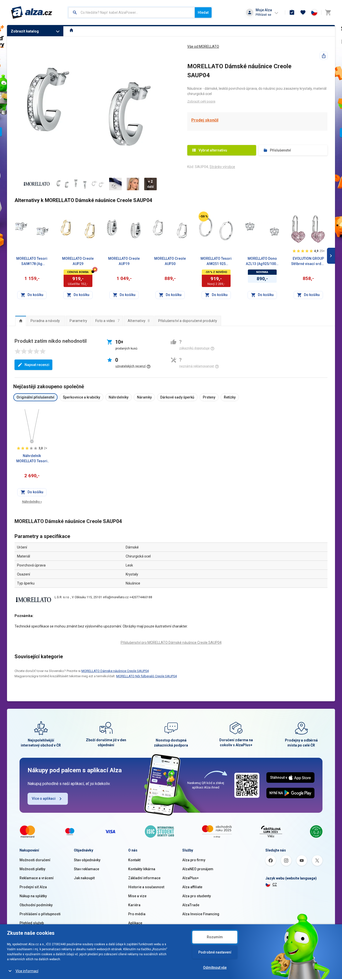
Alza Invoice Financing (200, 914)
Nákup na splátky (33, 896)
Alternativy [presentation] (139, 321)
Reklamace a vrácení (37, 878)
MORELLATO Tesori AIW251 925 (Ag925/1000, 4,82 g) (216, 261)
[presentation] (20, 321)
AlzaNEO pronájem (197, 869)
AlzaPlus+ (190, 878)
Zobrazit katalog (25, 31)
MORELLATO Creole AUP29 (78, 261)
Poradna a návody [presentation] (45, 321)
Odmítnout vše (215, 968)
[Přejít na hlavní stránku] (31, 12)
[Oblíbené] (303, 13)
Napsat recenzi (37, 365)
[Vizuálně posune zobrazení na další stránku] (331, 256)
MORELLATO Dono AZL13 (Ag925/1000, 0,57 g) (262, 261)
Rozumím (215, 937)
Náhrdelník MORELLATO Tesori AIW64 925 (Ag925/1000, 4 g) (31, 459)
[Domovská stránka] (71, 31)
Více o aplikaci (44, 798)
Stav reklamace (86, 869)
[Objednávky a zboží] (292, 13)
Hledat (203, 12)
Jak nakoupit (84, 878)
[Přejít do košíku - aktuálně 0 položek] (328, 13)
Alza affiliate (192, 887)
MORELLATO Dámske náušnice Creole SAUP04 (115, 671)
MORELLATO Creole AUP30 (170, 261)
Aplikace (135, 923)
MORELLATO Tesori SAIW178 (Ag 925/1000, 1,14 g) (31, 261)
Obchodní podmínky (36, 905)
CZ (274, 884)
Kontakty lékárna (141, 869)
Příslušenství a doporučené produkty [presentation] (187, 321)
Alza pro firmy (193, 860)
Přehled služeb (32, 923)
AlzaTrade (190, 905)
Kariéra (134, 905)
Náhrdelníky (32, 502)
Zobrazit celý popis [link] (201, 101)
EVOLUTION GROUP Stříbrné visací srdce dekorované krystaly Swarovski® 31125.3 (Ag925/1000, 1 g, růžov (308, 261)
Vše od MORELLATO (203, 46)
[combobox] (131, 12)
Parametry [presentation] (78, 321)
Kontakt (134, 860)
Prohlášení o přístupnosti (40, 914)
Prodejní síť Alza (33, 887)
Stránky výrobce (222, 167)
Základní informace (144, 878)
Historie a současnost (146, 887)
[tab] (20, 321)
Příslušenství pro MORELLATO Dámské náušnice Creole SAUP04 (171, 642)
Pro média (136, 914)
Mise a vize (137, 896)
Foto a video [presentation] (107, 321)
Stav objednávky (87, 860)
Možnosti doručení (35, 860)
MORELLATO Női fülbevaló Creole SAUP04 (146, 676)
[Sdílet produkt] (324, 56)
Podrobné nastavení (214, 952)
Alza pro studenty (196, 896)
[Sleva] (204, 217)
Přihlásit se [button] (263, 14)
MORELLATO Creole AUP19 (124, 261)
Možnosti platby (32, 869)
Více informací (27, 971)
